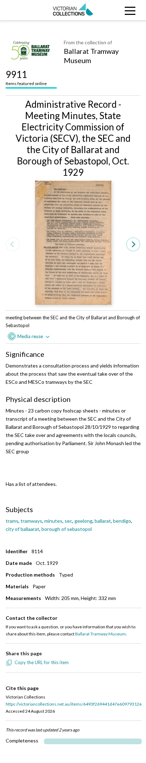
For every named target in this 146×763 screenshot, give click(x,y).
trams (12, 521)
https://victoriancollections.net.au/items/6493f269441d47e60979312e (74, 704)
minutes (53, 521)
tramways (31, 521)
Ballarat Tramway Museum (91, 55)
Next (133, 244)
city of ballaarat (22, 529)
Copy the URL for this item (42, 662)
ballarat (103, 521)
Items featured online (26, 77)
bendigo (122, 521)
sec (68, 521)
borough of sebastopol (66, 529)
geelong (83, 521)
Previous (13, 244)
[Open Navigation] (128, 10)
